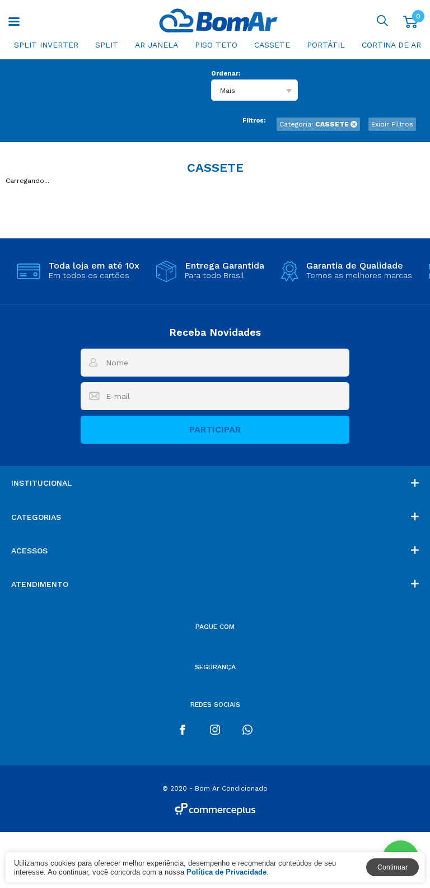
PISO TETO (216, 44)
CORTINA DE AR (391, 44)
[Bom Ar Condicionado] (218, 20)
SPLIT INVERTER (46, 44)
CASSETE (272, 44)
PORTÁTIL (326, 44)
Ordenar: (225, 74)
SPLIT (106, 44)
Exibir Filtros (392, 124)
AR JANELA (156, 44)
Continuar (392, 867)
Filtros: (253, 121)
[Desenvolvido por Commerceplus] (215, 809)
